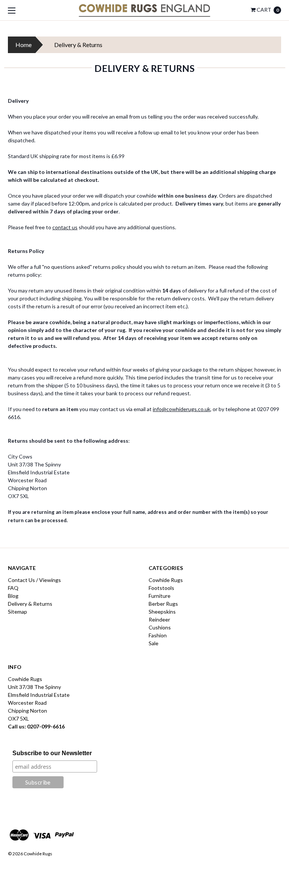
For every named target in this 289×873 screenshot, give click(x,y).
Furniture (159, 596)
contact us (65, 227)
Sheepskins (162, 611)
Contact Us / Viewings (34, 580)
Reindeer (159, 619)
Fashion (158, 635)
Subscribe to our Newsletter (52, 753)
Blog (13, 596)
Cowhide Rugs (166, 580)
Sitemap (17, 611)
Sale (153, 643)
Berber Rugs (163, 603)
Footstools (161, 588)
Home (23, 44)
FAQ (13, 588)
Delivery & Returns (30, 603)
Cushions (160, 627)
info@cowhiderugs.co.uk (181, 409)
